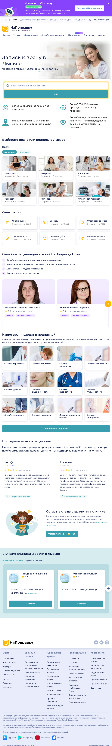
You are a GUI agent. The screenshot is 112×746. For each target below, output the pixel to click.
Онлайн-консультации (52, 35)
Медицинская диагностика (97, 667)
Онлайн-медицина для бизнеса (77, 696)
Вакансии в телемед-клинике (77, 668)
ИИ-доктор (74, 35)
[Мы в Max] (107, 642)
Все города (96, 688)
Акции (101, 35)
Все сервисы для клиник (55, 684)
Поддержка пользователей (32, 684)
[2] (8, 470)
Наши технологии (77, 674)
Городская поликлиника (34, 575)
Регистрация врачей (53, 677)
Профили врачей (99, 680)
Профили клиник (99, 684)
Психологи (89, 35)
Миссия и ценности (12, 671)
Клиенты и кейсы (55, 694)
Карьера (7, 666)
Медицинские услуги (97, 674)
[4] (13, 470)
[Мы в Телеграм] (96, 642)
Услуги (17, 35)
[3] (11, 470)
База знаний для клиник (55, 707)
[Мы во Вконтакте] (101, 642)
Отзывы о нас (9, 675)
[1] (6, 470)
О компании (8, 658)
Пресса (6, 679)
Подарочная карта (77, 702)
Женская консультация (85, 575)
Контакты (7, 687)
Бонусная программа (30, 677)
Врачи (6, 35)
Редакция (7, 683)
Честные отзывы (32, 672)
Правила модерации (52, 700)
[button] (56, 85)
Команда (73, 662)
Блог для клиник (55, 690)
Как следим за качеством (75, 679)
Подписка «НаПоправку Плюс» (75, 688)
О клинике (74, 658)
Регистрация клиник (53, 670)
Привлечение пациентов (53, 663)
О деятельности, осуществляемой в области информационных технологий (35, 732)
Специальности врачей (98, 659)
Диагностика (31, 35)
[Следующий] (108, 304)
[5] (16, 470)
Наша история (9, 662)
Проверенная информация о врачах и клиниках (34, 665)
